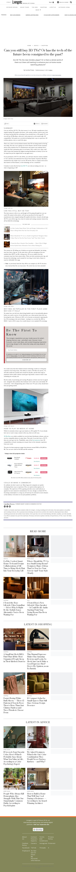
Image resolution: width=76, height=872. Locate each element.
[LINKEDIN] (5, 506)
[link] (10, 458)
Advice (36, 45)
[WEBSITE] (7, 506)
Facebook (26, 848)
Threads (42, 848)
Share (7, 123)
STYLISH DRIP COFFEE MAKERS (51, 15)
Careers (34, 843)
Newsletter (45, 123)
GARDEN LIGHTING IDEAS (32, 15)
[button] (26, 458)
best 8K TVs (24, 166)
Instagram (43, 843)
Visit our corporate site (41, 824)
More (38, 10)
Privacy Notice (14, 356)
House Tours (24, 7)
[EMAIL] (10, 506)
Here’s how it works (56, 75)
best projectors (36, 440)
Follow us (37, 123)
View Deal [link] (44, 458)
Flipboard (26, 851)
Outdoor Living (64, 7)
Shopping (43, 7)
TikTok (33, 848)
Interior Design (12, 7)
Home (29, 45)
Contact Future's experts (34, 839)
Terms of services (26, 354)
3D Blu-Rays (7, 436)
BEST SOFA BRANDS (15, 15)
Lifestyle (53, 7)
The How (35, 7)
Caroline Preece (29, 70)
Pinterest (51, 843)
